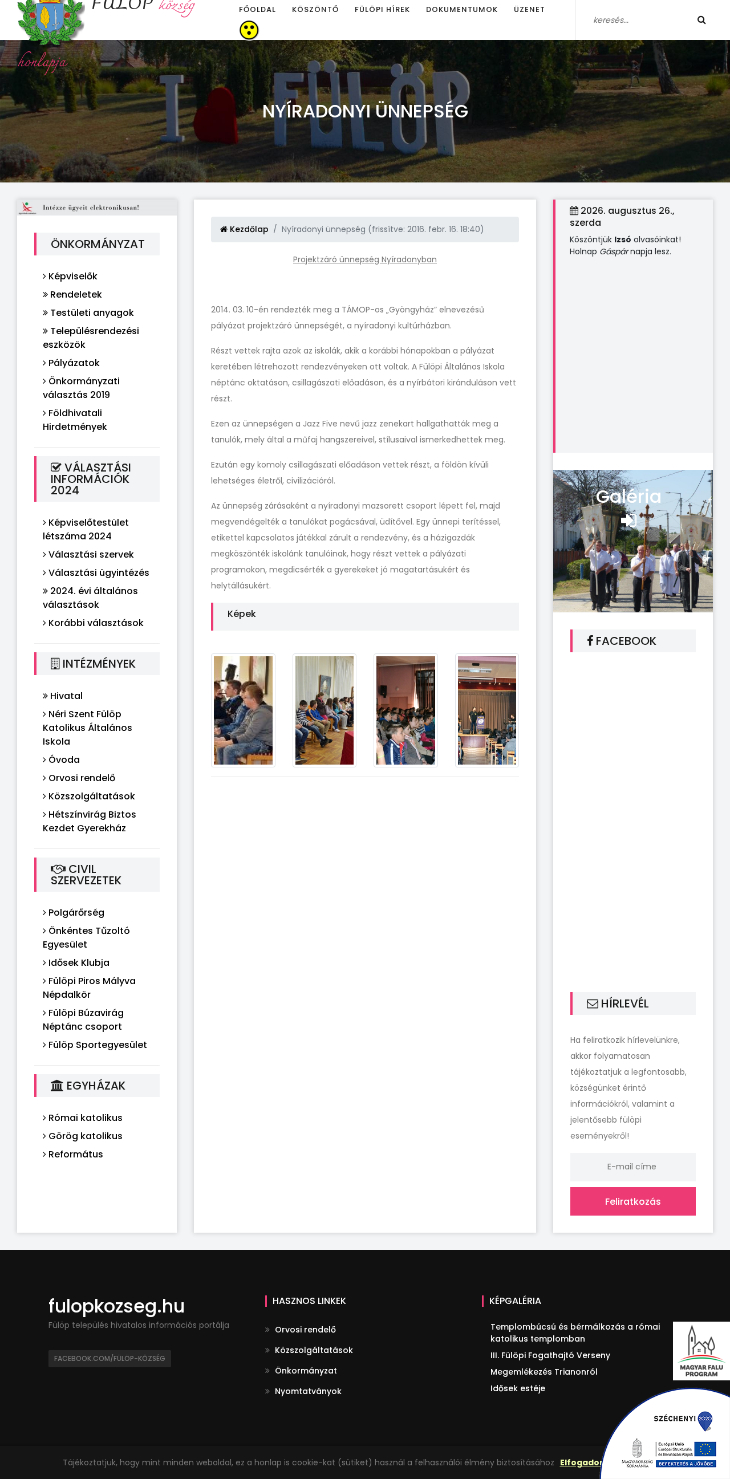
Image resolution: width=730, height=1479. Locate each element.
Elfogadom (584, 1462)
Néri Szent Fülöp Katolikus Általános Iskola (87, 728)
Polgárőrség (75, 912)
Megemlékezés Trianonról (544, 1372)
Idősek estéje (517, 1388)
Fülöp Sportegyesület (96, 1044)
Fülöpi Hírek (382, 9)
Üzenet (529, 9)
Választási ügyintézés (97, 572)
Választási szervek (90, 554)
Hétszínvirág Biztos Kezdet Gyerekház (89, 821)
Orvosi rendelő (80, 778)
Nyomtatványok (307, 1391)
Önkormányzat (305, 1370)
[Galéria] (633, 540)
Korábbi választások (95, 622)
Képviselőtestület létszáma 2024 (86, 529)
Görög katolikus (84, 1136)
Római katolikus (84, 1117)
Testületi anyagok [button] (91, 312)
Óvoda (63, 759)
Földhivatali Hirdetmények (75, 420)
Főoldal (257, 9)
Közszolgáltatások (90, 796)
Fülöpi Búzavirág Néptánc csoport (83, 1019)
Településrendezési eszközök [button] (91, 337)
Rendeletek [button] (75, 294)
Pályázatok (73, 362)
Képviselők (72, 276)
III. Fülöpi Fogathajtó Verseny (550, 1355)
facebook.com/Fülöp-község (109, 1358)
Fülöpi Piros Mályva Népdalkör (89, 987)
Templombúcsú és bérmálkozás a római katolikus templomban (575, 1332)
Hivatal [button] (65, 695)
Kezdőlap (248, 229)
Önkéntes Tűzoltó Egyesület (86, 937)
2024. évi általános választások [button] (90, 597)
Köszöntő (315, 9)
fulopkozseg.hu (116, 1306)
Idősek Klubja (78, 962)
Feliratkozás (633, 1201)
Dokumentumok (462, 9)
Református (74, 1154)
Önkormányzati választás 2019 (81, 388)
